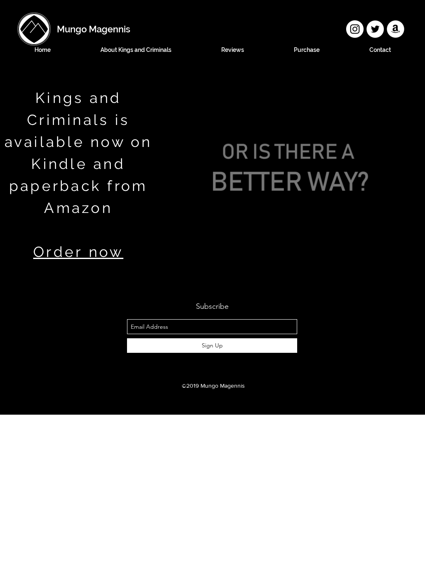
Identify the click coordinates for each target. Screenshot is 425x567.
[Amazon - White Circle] (395, 29)
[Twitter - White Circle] (375, 29)
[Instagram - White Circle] (355, 29)
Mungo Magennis (93, 29)
